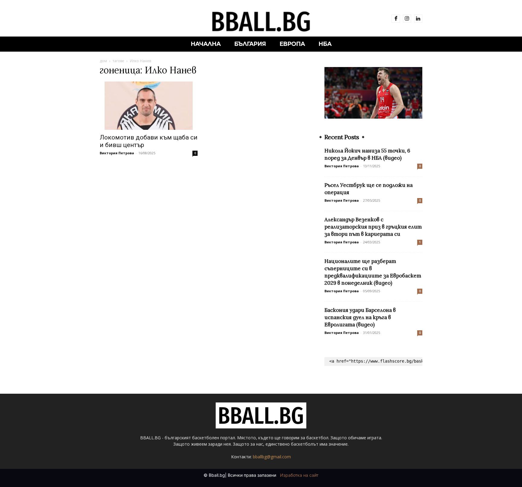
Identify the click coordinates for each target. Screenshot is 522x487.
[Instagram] (407, 18)
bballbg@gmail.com (272, 457)
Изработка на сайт (299, 475)
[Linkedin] (418, 18)
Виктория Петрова (117, 153)
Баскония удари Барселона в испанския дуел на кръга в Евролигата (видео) (360, 317)
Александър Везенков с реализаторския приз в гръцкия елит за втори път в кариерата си (373, 226)
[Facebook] (396, 18)
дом (103, 60)
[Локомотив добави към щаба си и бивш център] (149, 106)
